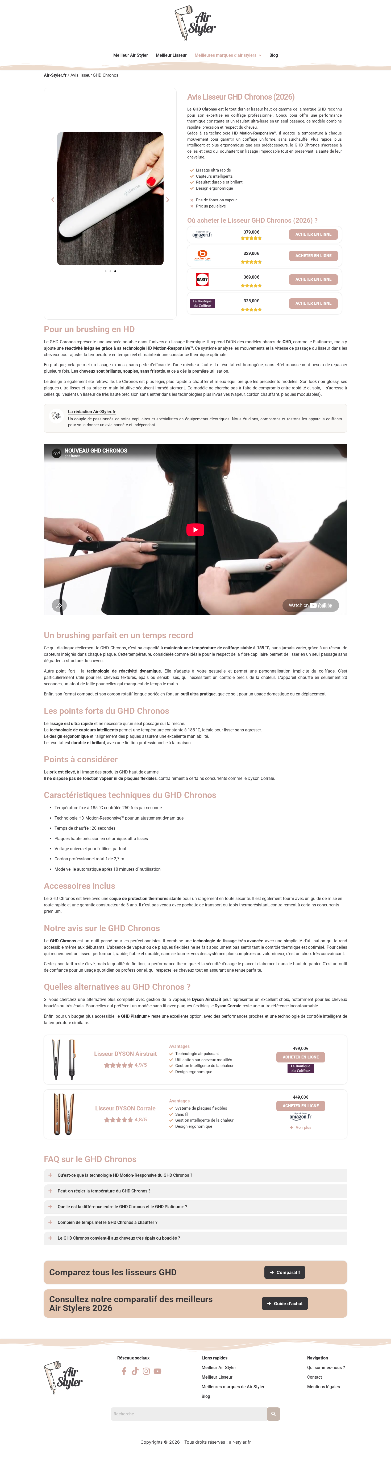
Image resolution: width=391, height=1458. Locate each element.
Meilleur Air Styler (130, 55)
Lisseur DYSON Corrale (125, 1108)
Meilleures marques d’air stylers (225, 55)
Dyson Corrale (228, 1005)
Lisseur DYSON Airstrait (125, 1053)
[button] (228, 55)
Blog (273, 55)
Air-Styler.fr (55, 75)
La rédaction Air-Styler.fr (92, 411)
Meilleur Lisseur (171, 55)
